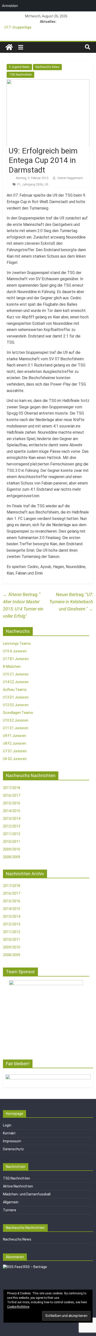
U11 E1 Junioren (15, 728)
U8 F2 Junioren (14, 743)
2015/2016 (11, 803)
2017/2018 (11, 788)
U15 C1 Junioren (16, 674)
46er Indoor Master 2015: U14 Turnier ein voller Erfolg (23, 605)
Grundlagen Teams (18, 713)
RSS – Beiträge (34, 1267)
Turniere (9, 1210)
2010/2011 (11, 842)
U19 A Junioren (15, 651)
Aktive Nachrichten (18, 1186)
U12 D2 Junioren (16, 705)
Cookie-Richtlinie (18, 1306)
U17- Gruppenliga (17, 27)
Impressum (12, 1141)
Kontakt (9, 1133)
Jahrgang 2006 (32, 184)
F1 (18, 184)
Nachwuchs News (47, 67)
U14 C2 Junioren (16, 682)
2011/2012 (11, 834)
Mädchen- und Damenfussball (26, 1194)
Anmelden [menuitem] (10, 5)
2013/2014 (11, 818)
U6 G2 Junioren (15, 759)
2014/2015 (11, 811)
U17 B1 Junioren (16, 659)
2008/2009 (11, 857)
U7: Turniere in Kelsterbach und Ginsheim (71, 601)
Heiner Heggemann (70, 178)
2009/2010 (11, 849)
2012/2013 (11, 826)
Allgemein (10, 1202)
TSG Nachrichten (20, 74)
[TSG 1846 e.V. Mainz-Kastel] (9, 47)
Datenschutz (13, 1149)
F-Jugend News (19, 67)
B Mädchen (12, 666)
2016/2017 (11, 795)
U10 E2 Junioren (15, 720)
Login (7, 1125)
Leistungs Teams (17, 643)
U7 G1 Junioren (15, 751)
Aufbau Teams (15, 690)
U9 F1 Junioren (14, 736)
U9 (46, 184)
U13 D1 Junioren (16, 697)
